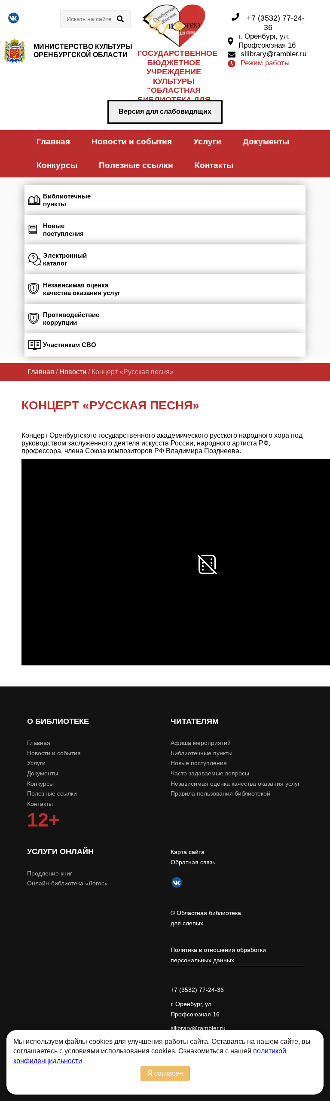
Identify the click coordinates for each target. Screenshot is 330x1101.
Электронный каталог (65, 259)
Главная (53, 141)
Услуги (207, 141)
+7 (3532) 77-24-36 (197, 989)
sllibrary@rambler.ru (273, 54)
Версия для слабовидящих (165, 111)
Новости (72, 371)
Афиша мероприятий (201, 742)
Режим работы (265, 63)
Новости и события (132, 141)
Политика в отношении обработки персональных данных (218, 955)
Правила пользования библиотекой (220, 793)
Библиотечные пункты (67, 199)
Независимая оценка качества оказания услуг (81, 288)
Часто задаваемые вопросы (210, 773)
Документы (266, 141)
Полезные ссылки (136, 165)
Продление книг (49, 873)
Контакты (214, 165)
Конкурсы (57, 165)
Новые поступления (63, 229)
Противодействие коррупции (71, 318)
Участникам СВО (69, 344)
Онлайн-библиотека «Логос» (67, 883)
